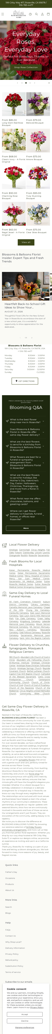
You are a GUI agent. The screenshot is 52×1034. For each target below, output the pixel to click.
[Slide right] (32, 338)
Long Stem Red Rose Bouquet (12, 124)
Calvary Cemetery (40, 604)
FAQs (7, 930)
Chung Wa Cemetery (38, 610)
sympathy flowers (27, 760)
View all (26, 242)
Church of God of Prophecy (37, 685)
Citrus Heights (38, 550)
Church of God (16, 685)
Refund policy (11, 960)
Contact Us (10, 936)
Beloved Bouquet (35, 123)
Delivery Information (15, 948)
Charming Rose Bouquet (10, 197)
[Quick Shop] (30, 14)
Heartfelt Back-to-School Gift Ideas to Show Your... (25, 305)
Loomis (46, 552)
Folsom (18, 552)
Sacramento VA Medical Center (25, 581)
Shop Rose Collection (26, 67)
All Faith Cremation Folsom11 (25, 602)
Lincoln (38, 552)
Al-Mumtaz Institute (19, 663)
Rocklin (24, 555)
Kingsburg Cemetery (30, 621)
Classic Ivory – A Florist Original (13, 160)
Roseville (33, 555)
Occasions (10, 878)
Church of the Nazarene (21, 688)
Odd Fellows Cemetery (30, 632)
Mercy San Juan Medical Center (29, 578)
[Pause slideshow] (49, 83)
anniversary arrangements (14, 830)
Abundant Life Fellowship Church (33, 660)
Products (9, 884)
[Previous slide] (17, 83)
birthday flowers (33, 827)
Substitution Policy (14, 966)
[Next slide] (35, 83)
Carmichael (24, 550)
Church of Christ (40, 682)
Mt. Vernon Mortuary (40, 627)
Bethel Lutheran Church (38, 671)
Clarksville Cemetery (19, 613)
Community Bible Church (35, 693)
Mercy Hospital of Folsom (37, 576)
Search (8, 907)
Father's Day (11, 872)
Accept (24, 1014)
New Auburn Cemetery (23, 630)
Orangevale (14, 555)
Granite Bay (28, 552)
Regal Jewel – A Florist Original (13, 233)
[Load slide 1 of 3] (22, 83)
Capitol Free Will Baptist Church (24, 674)
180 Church (14, 657)
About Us (9, 890)
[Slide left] (20, 338)
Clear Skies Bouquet (36, 232)
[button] (36, 14)
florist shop (34, 774)
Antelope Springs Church (29, 668)
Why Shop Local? (13, 942)
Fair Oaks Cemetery (25, 618)
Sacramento (43, 555)
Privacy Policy (36, 1007)
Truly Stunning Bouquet (33, 197)
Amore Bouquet (34, 159)
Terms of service (13, 972)
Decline (24, 1021)
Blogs (8, 913)
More (26, 528)
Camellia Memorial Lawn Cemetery (26, 607)
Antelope (13, 550)
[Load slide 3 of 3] (30, 83)
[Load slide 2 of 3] (26, 83)
